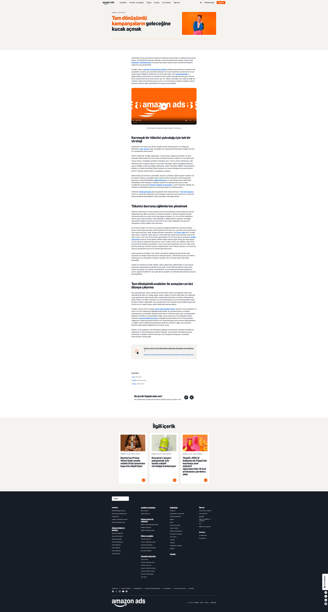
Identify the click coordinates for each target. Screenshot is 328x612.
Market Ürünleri (174, 528)
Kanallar (173, 554)
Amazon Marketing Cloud (148, 318)
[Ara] (201, 3)
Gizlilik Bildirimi (138, 588)
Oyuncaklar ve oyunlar (176, 545)
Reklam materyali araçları (148, 530)
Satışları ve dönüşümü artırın (119, 519)
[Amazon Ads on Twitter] (116, 592)
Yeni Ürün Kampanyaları (147, 574)
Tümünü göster (116, 553)
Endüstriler (174, 508)
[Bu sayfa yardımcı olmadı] (186, 397)
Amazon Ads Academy (205, 510)
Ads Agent (144, 577)
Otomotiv (172, 510)
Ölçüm (149, 3)
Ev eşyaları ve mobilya (176, 534)
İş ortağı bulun (203, 535)
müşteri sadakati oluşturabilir (161, 185)
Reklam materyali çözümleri (147, 520)
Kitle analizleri (145, 510)
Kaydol (221, 3)
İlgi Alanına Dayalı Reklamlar (152, 588)
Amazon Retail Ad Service (148, 571)
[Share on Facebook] (325, 592)
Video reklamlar (116, 545)
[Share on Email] (325, 603)
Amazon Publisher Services (148, 568)
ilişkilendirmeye (145, 62)
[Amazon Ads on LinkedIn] (113, 592)
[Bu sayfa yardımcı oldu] (192, 397)
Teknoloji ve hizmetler (148, 556)
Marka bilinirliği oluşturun (118, 510)
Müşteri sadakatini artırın (118, 522)
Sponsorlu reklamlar (117, 533)
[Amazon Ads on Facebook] (127, 592)
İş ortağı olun (202, 538)
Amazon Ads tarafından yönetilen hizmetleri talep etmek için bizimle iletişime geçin (169, 354)
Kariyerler (191, 588)
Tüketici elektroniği (175, 516)
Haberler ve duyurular (205, 526)
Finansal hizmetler (175, 525)
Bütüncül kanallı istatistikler (148, 547)
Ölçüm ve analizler (147, 536)
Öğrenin (177, 3)
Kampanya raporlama (146, 545)
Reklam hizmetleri (146, 527)
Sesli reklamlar (116, 547)
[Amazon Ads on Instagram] (120, 592)
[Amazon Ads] (107, 2)
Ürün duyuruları (203, 513)
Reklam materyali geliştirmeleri (149, 524)
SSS (200, 523)
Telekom (172, 542)
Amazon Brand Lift (146, 539)
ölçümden (135, 62)
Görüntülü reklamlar (117, 542)
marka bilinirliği (181, 74)
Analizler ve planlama (148, 508)
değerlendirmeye (160, 180)
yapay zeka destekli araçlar (165, 309)
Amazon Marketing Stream (148, 542)
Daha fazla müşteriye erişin (119, 513)
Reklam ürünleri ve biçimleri (118, 529)
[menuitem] (120, 542)
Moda (171, 522)
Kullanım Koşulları (126, 588)
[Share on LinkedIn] (325, 600)
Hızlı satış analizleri (146, 550)
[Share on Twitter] (325, 596)
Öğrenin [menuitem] (201, 508)
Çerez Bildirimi (167, 588)
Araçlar (156, 3)
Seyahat (172, 548)
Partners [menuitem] (202, 532)
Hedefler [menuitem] (115, 508)
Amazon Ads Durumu (180, 588)
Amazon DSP (144, 559)
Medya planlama (145, 513)
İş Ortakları (166, 3)
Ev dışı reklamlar (116, 550)
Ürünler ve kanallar (136, 3)
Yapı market (173, 537)
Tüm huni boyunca (187, 192)
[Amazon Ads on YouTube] (123, 592)
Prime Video (180, 232)
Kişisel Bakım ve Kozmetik (177, 513)
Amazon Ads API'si (146, 565)
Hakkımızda (115, 588)
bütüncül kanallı (145, 192)
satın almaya (144, 149)
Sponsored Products (117, 536)
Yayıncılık (172, 539)
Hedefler (123, 3)
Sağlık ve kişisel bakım (176, 531)
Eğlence (172, 519)
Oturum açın (209, 2)
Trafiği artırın (115, 516)
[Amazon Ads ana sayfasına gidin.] (128, 602)
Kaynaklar (201, 516)
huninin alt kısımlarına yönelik (155, 69)
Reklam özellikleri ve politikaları (204, 520)
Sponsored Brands (117, 539)
